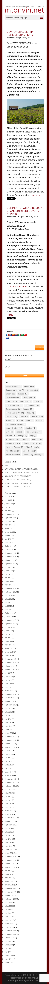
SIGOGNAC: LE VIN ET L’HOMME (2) (18, 476)
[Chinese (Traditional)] (25, 335)
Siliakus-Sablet (13, 443)
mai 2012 (8, 800)
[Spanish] (13, 335)
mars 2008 (9, 959)
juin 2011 (8, 835)
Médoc (19, 432)
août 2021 (8, 521)
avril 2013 (8, 765)
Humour (10, 420)
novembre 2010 (10, 860)
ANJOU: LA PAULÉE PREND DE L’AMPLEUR (21, 473)
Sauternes (37, 439)
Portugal (22, 436)
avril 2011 (8, 843)
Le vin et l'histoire (14, 428)
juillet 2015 (9, 677)
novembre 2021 (10, 514)
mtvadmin (14, 38)
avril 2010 (8, 874)
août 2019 (8, 567)
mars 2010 (9, 878)
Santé (25, 439)
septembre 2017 (11, 624)
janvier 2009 (9, 927)
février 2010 (9, 881)
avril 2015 (8, 684)
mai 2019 (8, 578)
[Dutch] (16, 335)
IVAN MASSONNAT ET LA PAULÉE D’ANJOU (21, 469)
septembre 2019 (11, 564)
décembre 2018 (10, 588)
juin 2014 (8, 715)
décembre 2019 (10, 553)
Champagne (29, 398)
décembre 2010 (10, 857)
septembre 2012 (11, 786)
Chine (10, 401)
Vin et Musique (13, 451)
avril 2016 (8, 655)
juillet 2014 (9, 712)
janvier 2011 (9, 853)
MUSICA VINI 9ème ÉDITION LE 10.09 (19, 483)
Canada (22, 394)
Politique (11, 436)
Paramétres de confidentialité (25, 978)
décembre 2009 (10, 888)
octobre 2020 (9, 535)
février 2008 (9, 963)
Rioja (33, 436)
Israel (20, 420)
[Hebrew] (7, 338)
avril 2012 (8, 804)
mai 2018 (8, 603)
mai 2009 (8, 913)
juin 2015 (8, 680)
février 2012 (9, 811)
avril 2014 (8, 723)
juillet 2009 (9, 906)
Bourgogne (32, 390)
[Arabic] (22, 335)
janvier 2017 (9, 652)
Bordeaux (29, 386)
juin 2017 (8, 634)
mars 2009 (9, 920)
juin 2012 (8, 797)
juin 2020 (8, 539)
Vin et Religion (29, 451)
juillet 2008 (9, 945)
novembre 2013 (10, 740)
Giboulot (31, 413)
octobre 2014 (9, 701)
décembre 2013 (10, 737)
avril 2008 (8, 955)
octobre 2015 (9, 666)
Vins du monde (13, 455)
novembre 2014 (10, 698)
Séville (26, 443)
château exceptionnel (17, 286)
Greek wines (37, 417)
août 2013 (8, 751)
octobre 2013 (9, 744)
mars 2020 (9, 543)
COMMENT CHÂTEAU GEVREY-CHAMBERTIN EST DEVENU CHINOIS (25, 211)
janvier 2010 (9, 885)
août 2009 (8, 903)
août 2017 (8, 627)
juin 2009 (8, 910)
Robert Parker (12, 439)
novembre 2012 (10, 783)
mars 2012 (9, 807)
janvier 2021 (9, 532)
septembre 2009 (11, 899)
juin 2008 (8, 948)
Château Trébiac (23, 401)
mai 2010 (8, 871)
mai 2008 (8, 952)
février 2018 (9, 613)
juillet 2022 (9, 504)
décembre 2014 (10, 694)
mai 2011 (8, 839)
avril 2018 (8, 606)
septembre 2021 (11, 518)
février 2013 (9, 772)
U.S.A (37, 443)
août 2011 (8, 828)
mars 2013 (9, 768)
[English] (10, 335)
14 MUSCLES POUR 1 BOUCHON (17, 487)
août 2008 (8, 941)
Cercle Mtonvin (13, 398)
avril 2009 (8, 917)
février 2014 (9, 730)
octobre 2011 (9, 821)
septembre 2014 (11, 705)
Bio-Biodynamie (13, 386)
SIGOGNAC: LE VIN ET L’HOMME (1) (18, 480)
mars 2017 (9, 645)
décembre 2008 (10, 931)
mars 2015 (9, 687)
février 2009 (9, 924)
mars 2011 (8, 846)
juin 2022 (8, 507)
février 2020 (9, 546)
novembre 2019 (10, 557)
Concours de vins (14, 405)
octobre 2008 (9, 938)
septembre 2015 (11, 670)
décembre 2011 (10, 818)
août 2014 (8, 708)
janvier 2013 (9, 775)
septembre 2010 (11, 867)
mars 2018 (9, 610)
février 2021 (9, 528)
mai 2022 (8, 511)
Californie (10, 394)
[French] (7, 335)
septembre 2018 (11, 592)
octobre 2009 (9, 895)
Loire (9, 432)
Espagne (27, 409)
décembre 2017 (10, 620)
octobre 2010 (9, 864)
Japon (39, 420)
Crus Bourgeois (32, 405)
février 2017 (9, 648)
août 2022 (8, 500)
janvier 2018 (9, 617)
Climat (38, 401)
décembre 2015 (10, 659)
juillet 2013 (9, 754)
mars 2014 (9, 726)
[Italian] (19, 335)
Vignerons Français (15, 447)
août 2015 (8, 673)
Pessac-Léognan (33, 432)
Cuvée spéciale (13, 409)
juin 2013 (8, 758)
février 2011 (9, 850)
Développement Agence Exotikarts (24, 980)
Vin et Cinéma (32, 447)
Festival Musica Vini (15, 413)
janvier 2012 (9, 814)
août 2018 (8, 595)
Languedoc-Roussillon (15, 424)
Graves (24, 417)
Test (6, 466)
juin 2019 (8, 574)
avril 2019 (8, 581)
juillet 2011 (9, 832)
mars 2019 (9, 585)
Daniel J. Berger (17, 217)
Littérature (30, 428)
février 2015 (9, 691)
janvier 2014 (9, 733)
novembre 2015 (10, 663)
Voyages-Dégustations (33, 455)
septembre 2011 (11, 825)
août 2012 (8, 790)
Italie (29, 420)
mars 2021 (9, 525)
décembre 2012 (10, 779)
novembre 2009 (10, 892)
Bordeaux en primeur (15, 390)
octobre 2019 (9, 560)
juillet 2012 (9, 793)
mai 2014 (8, 719)
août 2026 (8, 497)
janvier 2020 (9, 550)
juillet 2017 (9, 631)
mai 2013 (8, 761)
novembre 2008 (10, 934)
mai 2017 (8, 638)
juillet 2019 (9, 571)
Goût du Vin (11, 417)
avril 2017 (8, 641)
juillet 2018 (9, 599)
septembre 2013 (11, 747)
